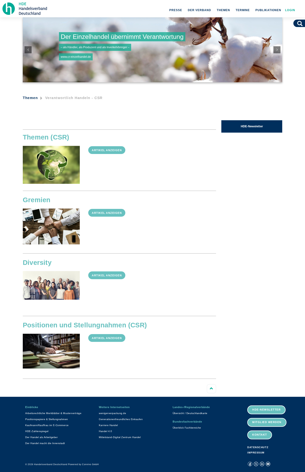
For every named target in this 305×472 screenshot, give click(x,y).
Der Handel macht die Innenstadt (45, 443)
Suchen (301, 23)
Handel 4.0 (105, 431)
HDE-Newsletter (252, 126)
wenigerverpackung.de (112, 413)
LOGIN (289, 10)
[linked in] (262, 464)
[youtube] (268, 464)
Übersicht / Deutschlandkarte (190, 413)
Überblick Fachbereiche (187, 427)
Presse (175, 10)
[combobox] (295, 23)
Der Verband (199, 10)
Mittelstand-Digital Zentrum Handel (120, 437)
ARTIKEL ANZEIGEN (107, 150)
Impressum (256, 452)
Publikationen (268, 10)
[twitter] (256, 464)
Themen (223, 10)
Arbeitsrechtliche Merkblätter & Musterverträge (53, 413)
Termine (243, 10)
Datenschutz (258, 447)
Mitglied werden (267, 422)
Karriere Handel (108, 425)
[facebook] (250, 464)
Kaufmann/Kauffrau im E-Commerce (47, 425)
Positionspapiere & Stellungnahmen (46, 419)
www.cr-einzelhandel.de (76, 56)
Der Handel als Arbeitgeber (41, 437)
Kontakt (259, 434)
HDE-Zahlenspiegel (37, 431)
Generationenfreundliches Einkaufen (121, 419)
